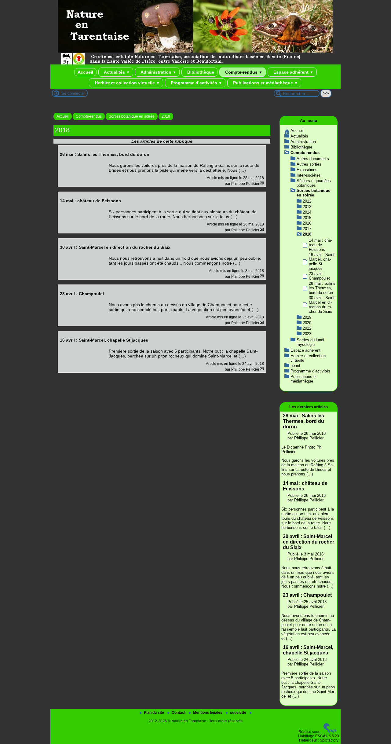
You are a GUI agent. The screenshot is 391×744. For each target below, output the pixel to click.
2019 (307, 317)
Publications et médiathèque (265, 82)
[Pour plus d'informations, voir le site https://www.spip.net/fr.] (330, 732)
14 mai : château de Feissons (320, 245)
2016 (307, 223)
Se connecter (73, 93)
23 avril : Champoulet (319, 275)
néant (295, 365)
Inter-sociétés (309, 175)
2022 (307, 328)
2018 (166, 116)
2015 (307, 217)
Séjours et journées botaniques (314, 183)
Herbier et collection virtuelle (126, 82)
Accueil (85, 72)
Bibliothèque (200, 72)
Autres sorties (309, 164)
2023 (307, 334)
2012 (307, 201)
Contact (179, 712)
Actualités (116, 72)
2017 (307, 228)
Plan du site (154, 712)
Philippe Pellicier (245, 183)
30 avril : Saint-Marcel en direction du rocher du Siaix (322, 304)
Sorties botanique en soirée (132, 116)
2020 (307, 323)
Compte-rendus (243, 72)
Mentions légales (208, 712)
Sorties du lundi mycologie (310, 342)
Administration (158, 72)
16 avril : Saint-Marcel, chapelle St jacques (308, 650)
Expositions (307, 169)
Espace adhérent (292, 72)
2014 (307, 212)
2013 (307, 206)
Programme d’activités (196, 82)
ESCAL (321, 736)
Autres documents (313, 158)
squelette (238, 712)
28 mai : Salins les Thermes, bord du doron (322, 288)
